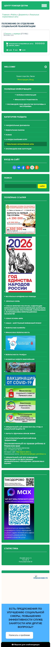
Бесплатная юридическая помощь (21, 297)
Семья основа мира (14, 318)
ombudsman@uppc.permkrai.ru (33, 454)
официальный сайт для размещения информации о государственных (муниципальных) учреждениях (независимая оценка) (24, 460)
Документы (23, 15)
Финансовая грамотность (26, 100)
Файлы (14, 15)
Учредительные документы (18, 125)
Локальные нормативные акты (21, 44)
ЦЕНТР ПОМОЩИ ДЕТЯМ (16, 5)
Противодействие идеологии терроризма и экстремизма (26, 105)
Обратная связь (13, 301)
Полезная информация (26, 95)
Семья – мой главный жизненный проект (23, 323)
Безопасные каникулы (15, 328)
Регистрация (23, 80)
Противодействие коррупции (18, 149)
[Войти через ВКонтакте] (19, 167)
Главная (5, 15)
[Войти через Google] (32, 167)
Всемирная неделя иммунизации (20, 359)
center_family (14, 45)
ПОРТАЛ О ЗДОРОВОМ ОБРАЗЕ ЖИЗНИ (20, 434)
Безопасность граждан (16, 355)
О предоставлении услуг (16, 140)
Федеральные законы (15, 130)
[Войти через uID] (14, 167)
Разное (9, 135)
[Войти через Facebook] (23, 167)
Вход (31, 80)
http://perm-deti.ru (23, 452)
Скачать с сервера (12, 34)
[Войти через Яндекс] (28, 167)
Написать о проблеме (19, 635)
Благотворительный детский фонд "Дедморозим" (20, 439)
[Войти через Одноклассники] (37, 167)
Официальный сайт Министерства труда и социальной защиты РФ (23, 428)
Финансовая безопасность (18, 333)
